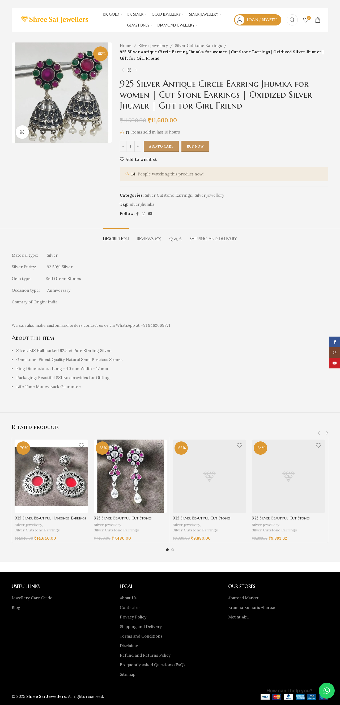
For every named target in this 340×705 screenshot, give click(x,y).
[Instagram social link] (143, 213)
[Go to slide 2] (172, 549)
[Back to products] (129, 70)
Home (125, 45)
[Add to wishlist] (81, 446)
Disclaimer (130, 645)
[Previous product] (123, 70)
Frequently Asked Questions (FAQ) (152, 664)
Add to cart (161, 146)
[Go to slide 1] (167, 549)
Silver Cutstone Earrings (198, 45)
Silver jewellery (153, 45)
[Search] (292, 20)
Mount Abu (238, 617)
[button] (319, 433)
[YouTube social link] (150, 213)
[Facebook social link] (137, 213)
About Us (128, 597)
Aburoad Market (243, 597)
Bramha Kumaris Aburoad (252, 607)
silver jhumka (141, 204)
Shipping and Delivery (141, 626)
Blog (16, 607)
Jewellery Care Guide (32, 597)
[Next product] (136, 70)
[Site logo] (55, 19)
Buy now (195, 146)
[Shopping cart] (317, 20)
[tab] (116, 236)
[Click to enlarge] (22, 132)
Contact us (130, 607)
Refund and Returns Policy (145, 655)
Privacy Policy (133, 617)
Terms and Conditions (141, 636)
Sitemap (127, 674)
